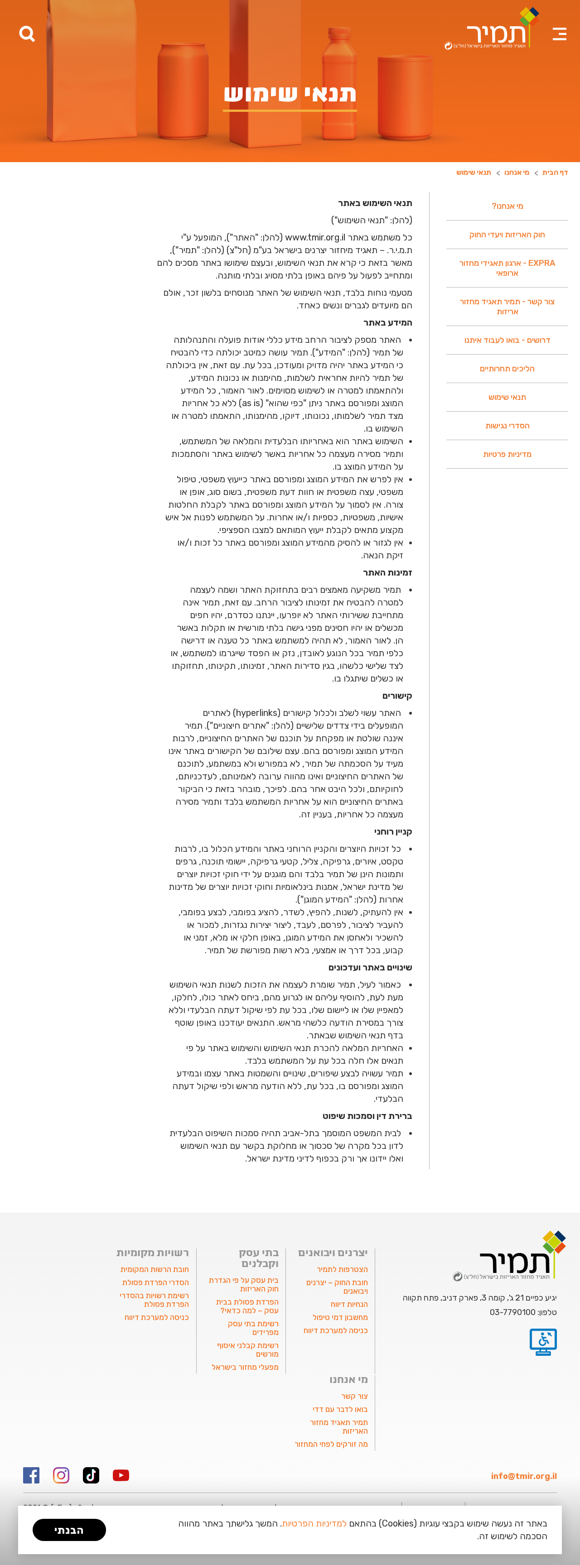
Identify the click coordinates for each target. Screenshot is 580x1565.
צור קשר (354, 1396)
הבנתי (69, 1530)
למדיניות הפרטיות (314, 1523)
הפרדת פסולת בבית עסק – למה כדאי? (247, 1306)
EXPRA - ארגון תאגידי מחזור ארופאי (507, 268)
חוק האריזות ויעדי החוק (507, 235)
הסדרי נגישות (507, 426)
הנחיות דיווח (349, 1304)
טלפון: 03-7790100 (523, 1312)
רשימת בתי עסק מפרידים (253, 1328)
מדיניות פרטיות (507, 454)
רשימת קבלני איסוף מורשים (247, 1350)
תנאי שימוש (507, 397)
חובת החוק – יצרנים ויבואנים (337, 1287)
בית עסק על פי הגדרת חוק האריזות (243, 1284)
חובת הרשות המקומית (155, 1269)
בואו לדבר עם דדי (340, 1409)
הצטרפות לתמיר (342, 1269)
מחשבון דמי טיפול (340, 1317)
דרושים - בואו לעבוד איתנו (507, 340)
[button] (559, 22)
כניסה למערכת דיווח (336, 1330)
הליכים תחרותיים (507, 369)
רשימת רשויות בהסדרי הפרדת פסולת (154, 1300)
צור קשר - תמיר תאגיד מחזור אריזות (507, 307)
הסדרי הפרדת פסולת (155, 1282)
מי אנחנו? (507, 206)
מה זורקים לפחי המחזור (331, 1444)
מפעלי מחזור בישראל (245, 1367)
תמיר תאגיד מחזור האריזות (339, 1426)
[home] (491, 28)
